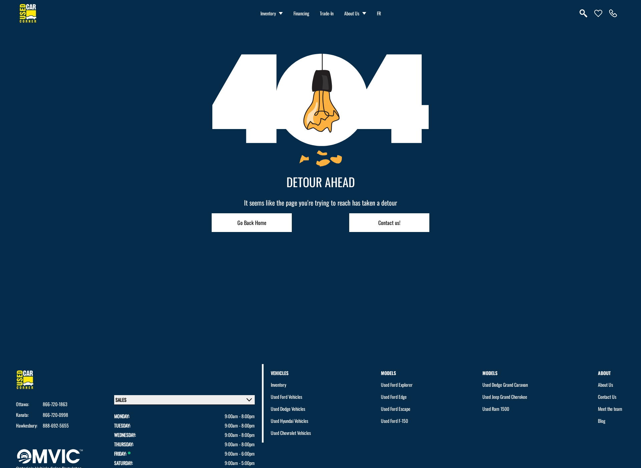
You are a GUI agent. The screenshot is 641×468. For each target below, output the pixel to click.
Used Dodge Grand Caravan (505, 384)
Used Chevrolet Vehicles (291, 432)
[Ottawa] (613, 13)
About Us (351, 13)
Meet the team (610, 408)
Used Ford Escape (395, 408)
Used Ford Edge (394, 396)
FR (379, 13)
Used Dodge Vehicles (288, 408)
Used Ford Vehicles (286, 396)
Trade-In (327, 13)
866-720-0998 (55, 415)
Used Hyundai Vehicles (289, 420)
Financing (301, 13)
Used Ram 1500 (495, 408)
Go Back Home (251, 223)
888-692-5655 (56, 425)
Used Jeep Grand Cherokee (504, 396)
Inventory (268, 13)
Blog (601, 420)
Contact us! (389, 223)
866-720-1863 (55, 404)
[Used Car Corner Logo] (28, 13)
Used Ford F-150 (394, 420)
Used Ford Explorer (397, 384)
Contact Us (607, 396)
